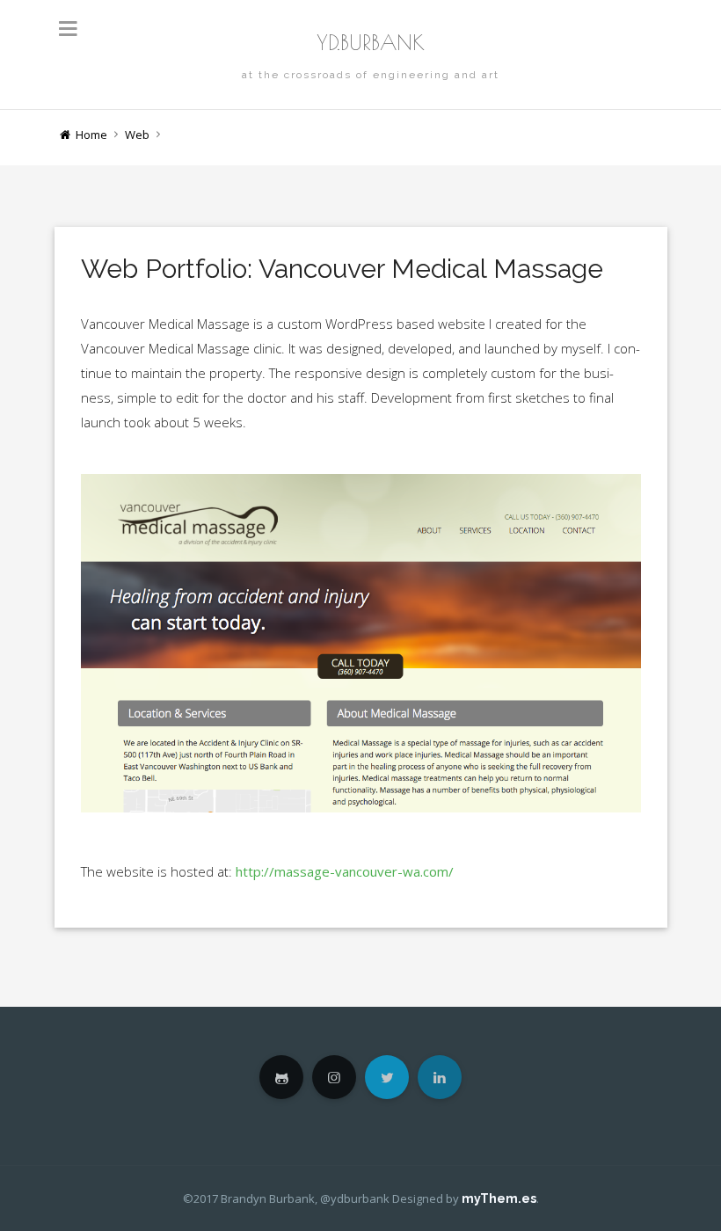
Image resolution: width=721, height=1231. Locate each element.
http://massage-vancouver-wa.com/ (345, 871)
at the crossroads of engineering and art (370, 75)
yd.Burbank (371, 42)
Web (137, 134)
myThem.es (499, 1198)
